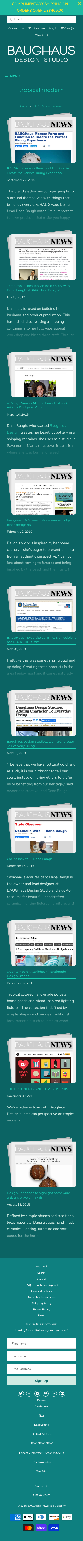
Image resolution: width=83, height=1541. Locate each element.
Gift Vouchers (36, 28)
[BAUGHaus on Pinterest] (46, 1394)
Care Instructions (41, 1291)
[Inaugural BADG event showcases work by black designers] (41, 489)
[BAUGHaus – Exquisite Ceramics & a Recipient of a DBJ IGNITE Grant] (41, 606)
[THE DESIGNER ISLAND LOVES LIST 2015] (41, 1058)
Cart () (69, 28)
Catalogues (42, 1406)
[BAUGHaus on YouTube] (37, 1394)
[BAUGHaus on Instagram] (54, 1394)
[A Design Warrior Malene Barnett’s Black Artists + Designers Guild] (41, 372)
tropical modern (41, 90)
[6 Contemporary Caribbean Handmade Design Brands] (41, 941)
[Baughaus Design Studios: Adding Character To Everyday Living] (41, 710)
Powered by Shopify (54, 1505)
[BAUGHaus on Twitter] (21, 1394)
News (41, 1315)
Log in (53, 28)
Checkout (41, 35)
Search (41, 1273)
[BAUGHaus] (41, 56)
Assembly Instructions (42, 1297)
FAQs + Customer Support (41, 1285)
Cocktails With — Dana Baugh (29, 859)
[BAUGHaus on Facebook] (29, 1394)
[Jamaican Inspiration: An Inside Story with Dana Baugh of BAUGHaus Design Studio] (41, 255)
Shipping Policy (41, 1303)
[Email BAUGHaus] (62, 1394)
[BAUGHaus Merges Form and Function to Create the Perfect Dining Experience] (41, 137)
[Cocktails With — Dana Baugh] (41, 828)
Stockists (41, 1279)
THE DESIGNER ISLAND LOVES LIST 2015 (37, 1089)
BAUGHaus (34, 1505)
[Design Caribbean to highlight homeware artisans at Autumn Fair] (41, 1162)
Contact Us (16, 28)
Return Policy (41, 1309)
